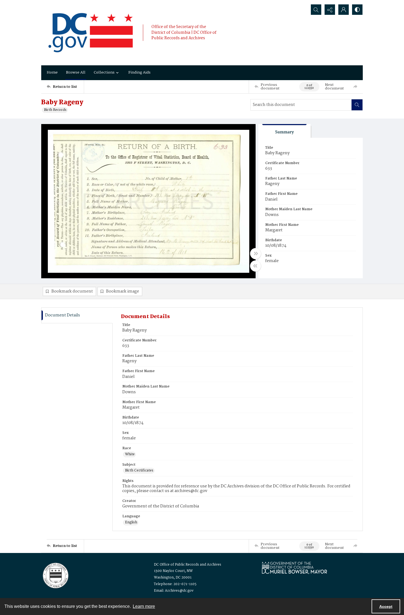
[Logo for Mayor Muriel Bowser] (294, 567)
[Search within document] (357, 104)
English (131, 522)
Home (52, 72)
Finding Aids (139, 72)
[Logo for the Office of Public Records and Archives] (55, 575)
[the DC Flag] (91, 32)
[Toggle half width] (255, 265)
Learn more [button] (144, 606)
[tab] (284, 131)
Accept (385, 606)
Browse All (75, 72)
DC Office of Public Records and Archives (187, 565)
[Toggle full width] (255, 253)
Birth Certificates (139, 470)
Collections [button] (104, 72)
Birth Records (55, 110)
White (130, 454)
